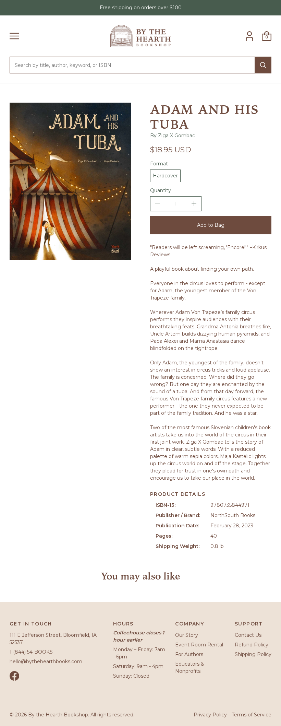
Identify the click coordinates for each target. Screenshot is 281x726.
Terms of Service (251, 715)
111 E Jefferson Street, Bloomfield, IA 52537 (53, 638)
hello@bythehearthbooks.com (46, 661)
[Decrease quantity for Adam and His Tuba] (157, 204)
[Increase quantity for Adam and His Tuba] (194, 204)
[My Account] (249, 36)
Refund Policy (251, 645)
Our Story (186, 635)
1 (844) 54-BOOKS (31, 652)
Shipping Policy (253, 654)
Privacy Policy (210, 715)
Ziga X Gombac (176, 135)
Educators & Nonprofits (189, 667)
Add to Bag (210, 225)
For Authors (189, 654)
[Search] (263, 65)
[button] (14, 36)
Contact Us (248, 635)
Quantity (160, 190)
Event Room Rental (199, 645)
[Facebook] (14, 676)
